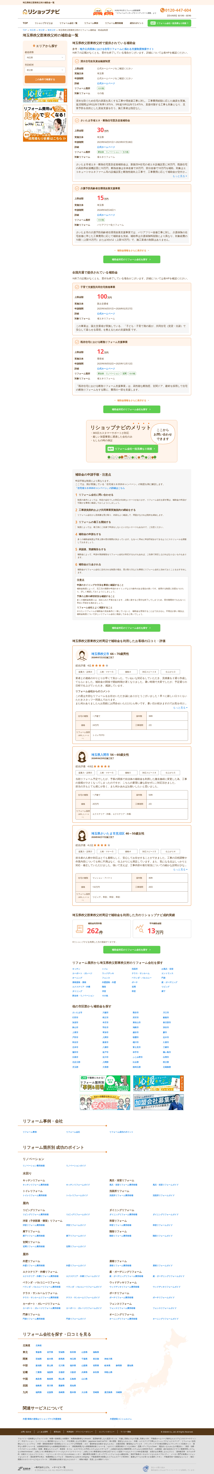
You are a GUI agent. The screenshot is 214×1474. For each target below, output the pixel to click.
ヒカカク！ (63, 1459)
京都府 (62, 1372)
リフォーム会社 (73, 1132)
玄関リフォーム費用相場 (34, 1246)
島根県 (50, 1378)
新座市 (105, 1042)
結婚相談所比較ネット (53, 1446)
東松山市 (137, 1022)
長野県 (96, 1365)
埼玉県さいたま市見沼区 (108, 833)
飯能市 (166, 1017)
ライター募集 (125, 1432)
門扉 (163, 977)
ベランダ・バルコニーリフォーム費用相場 (41, 1286)
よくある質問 (42, 1432)
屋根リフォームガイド (163, 1265)
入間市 (105, 1037)
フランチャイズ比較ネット (167, 1444)
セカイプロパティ (150, 1454)
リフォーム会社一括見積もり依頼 (132, 449)
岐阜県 (107, 1365)
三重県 (39, 1372)
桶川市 (136, 1042)
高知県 (73, 1385)
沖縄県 (119, 1392)
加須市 (75, 1022)
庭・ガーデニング (169, 982)
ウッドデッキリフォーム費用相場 (124, 1286)
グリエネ (129, 1444)
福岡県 (39, 1392)
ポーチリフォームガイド (164, 1297)
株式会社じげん (43, 1467)
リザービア (84, 1449)
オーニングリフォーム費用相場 (123, 1318)
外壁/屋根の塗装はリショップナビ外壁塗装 (42, 1418)
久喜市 (166, 1042)
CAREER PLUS (131, 1449)
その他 (105, 995)
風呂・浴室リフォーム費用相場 (123, 1184)
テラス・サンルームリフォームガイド (83, 1297)
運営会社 (57, 1432)
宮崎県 (96, 1392)
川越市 (105, 1012)
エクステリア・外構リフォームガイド (83, 1276)
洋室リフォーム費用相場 (34, 1225)
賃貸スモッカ (105, 1438)
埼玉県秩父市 (100, 654)
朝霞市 (136, 1037)
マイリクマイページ (58, 1451)
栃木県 (50, 1358)
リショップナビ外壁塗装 (59, 1444)
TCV (98, 1441)
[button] (169, 23)
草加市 (105, 1032)
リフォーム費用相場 (114, 23)
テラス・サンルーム (141, 973)
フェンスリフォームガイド (165, 1308)
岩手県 (50, 1352)
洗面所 (135, 968)
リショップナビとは (44, 23)
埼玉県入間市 (100, 754)
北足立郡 (76, 1062)
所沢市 (136, 1017)
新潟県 (39, 1365)
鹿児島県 (108, 1392)
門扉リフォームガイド (76, 1318)
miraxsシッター (63, 1454)
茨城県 (39, 1358)
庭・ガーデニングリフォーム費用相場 (126, 1276)
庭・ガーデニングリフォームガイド (169, 1276)
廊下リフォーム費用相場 (34, 1235)
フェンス (106, 977)
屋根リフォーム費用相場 (120, 1265)
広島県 (73, 1378)
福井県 (73, 1365)
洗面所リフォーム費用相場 (121, 1195)
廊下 (163, 991)
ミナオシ (146, 1457)
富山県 (50, 1365)
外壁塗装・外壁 (109, 982)
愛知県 (130, 1365)
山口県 (84, 1378)
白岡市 (166, 1057)
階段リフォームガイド (163, 1235)
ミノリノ (43, 1441)
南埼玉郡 (137, 1067)
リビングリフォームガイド (78, 1214)
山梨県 (84, 1365)
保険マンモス (94, 1459)
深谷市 (166, 1027)
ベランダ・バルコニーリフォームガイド (84, 1286)
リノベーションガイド (76, 1165)
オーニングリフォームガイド (166, 1318)
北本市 (75, 1047)
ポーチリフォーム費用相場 (121, 1297)
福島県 (96, 1352)
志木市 (166, 1037)
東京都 (96, 1358)
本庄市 (105, 1022)
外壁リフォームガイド (76, 1265)
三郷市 (166, 1047)
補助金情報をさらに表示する (132, 250)
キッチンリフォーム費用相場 (36, 1184)
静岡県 (119, 1365)
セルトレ (120, 1441)
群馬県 (62, 1358)
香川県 (50, 1385)
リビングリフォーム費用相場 (36, 1214)
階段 (104, 986)
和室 (134, 991)
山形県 (84, 1352)
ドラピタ (46, 1457)
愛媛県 (62, 1385)
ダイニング (77, 991)
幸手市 (136, 1052)
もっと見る (179, 176)
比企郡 (136, 1062)
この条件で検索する (45, 79)
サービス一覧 (60, 1467)
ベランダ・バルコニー (142, 977)
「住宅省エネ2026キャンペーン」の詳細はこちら (100, 487)
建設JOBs (106, 1454)
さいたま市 (77, 1012)
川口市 (166, 1012)
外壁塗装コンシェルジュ (121, 1418)
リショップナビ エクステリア (157, 1441)
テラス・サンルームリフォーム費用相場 (40, 1297)
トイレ (105, 968)
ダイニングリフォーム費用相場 (123, 1214)
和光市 (75, 1042)
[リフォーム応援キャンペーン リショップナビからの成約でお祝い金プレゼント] (45, 95)
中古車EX (76, 1441)
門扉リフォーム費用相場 (34, 1318)
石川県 (62, 1365)
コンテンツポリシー (106, 1432)
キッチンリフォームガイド (78, 1184)
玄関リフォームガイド (76, 1246)
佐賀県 (50, 1392)
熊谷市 (136, 1012)
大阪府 (73, 1372)
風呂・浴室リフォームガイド (166, 1184)
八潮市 (105, 1047)
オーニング (77, 977)
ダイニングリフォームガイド (166, 1214)
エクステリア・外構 (81, 986)
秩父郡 (42, 30)
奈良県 (96, 1372)
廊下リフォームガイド (76, 1235)
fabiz (121, 1446)
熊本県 (73, 1392)
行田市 (75, 1017)
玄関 (134, 986)
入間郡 (105, 1062)
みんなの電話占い (171, 1446)
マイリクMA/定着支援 (115, 1451)
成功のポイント (137, 23)
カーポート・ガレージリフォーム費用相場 (41, 1308)
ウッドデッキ (108, 973)
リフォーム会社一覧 (68, 23)
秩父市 (105, 1017)
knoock (81, 1438)
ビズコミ (162, 1451)
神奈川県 (108, 1358)
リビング (165, 986)
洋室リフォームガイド (76, 1225)
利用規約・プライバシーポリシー (80, 1432)
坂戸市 (105, 1052)
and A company (77, 1457)
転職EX (59, 1438)
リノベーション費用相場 (34, 1165)
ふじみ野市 (138, 1057)
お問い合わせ (26, 1432)
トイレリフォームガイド (77, 1195)
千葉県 (84, 1358)
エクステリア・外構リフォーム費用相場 (40, 1276)
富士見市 (137, 1047)
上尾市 (75, 1032)
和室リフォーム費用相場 (120, 1225)
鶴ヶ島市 (167, 1052)
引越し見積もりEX (134, 1438)
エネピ (99, 1444)
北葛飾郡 (167, 1067)
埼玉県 (33, 30)
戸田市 (75, 1037)
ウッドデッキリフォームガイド (167, 1286)
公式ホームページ (106, 83)
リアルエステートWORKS (110, 1457)
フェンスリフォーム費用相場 (122, 1308)
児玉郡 (75, 1067)
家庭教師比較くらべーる (88, 1446)
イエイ (176, 1457)
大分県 (84, 1392)
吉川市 (105, 1057)
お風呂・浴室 (167, 968)
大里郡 (105, 1067)
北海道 (39, 1345)
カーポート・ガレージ (82, 973)
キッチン (76, 968)
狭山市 (75, 1027)
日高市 (75, 1057)
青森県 (39, 1352)
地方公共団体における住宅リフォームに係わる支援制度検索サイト (117, 49)
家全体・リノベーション (83, 995)
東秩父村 (51, 30)
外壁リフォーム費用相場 (34, 1265)
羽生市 (105, 1027)
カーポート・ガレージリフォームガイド (84, 1308)
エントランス (167, 973)
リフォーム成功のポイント (121, 1132)
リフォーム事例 (91, 23)
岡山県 (62, 1378)
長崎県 (62, 1392)
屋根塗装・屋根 (79, 982)
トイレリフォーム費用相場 (35, 1195)
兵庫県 (84, 1372)
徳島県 (39, 1385)
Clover (147, 1446)
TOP (25, 23)
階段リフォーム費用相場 (120, 1235)
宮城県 (62, 1352)
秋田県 (73, 1352)
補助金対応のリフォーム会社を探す (132, 259)
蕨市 (165, 1032)
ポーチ (135, 982)
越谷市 (136, 1032)
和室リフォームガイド (163, 1225)
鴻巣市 (136, 1027)
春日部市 (167, 1022)
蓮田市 (75, 1052)
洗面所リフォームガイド (164, 1195)
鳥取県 (39, 1378)
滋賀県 (50, 1372)
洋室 (104, 991)
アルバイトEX (33, 1438)
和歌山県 (108, 1372)
